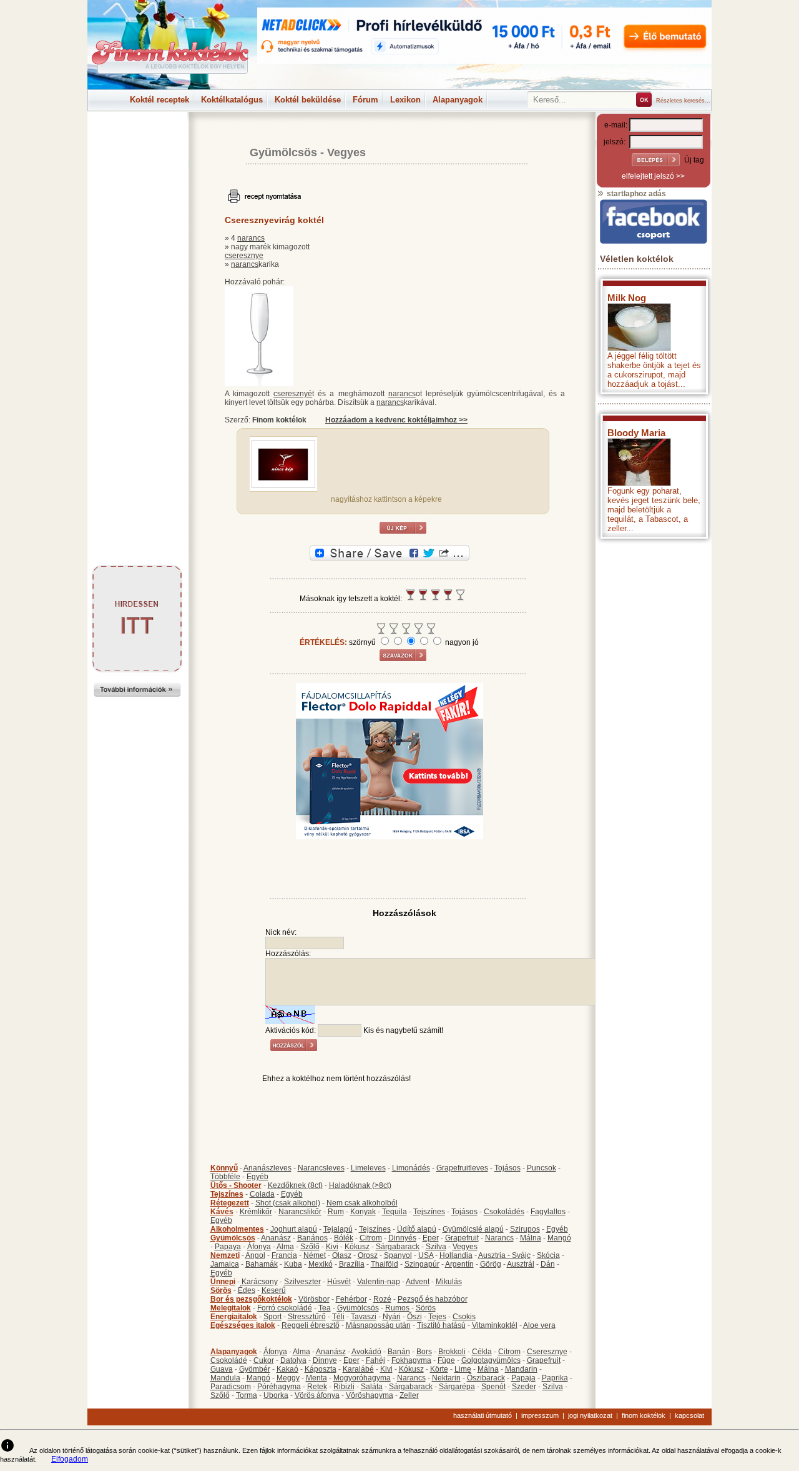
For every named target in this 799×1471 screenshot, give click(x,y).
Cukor (263, 1360)
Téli (338, 1316)
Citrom (371, 1238)
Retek (317, 1386)
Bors (424, 1351)
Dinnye (325, 1360)
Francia (284, 1255)
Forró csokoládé (284, 1308)
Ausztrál (520, 1264)
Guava (221, 1369)
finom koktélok (643, 1415)
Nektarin (446, 1378)
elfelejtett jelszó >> (653, 176)
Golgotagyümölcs (491, 1360)
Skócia (548, 1255)
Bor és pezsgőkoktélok (251, 1299)
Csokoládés (504, 1211)
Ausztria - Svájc (504, 1255)
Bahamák (261, 1264)
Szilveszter (302, 1281)
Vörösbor (314, 1299)
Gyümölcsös (283, 152)
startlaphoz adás (635, 193)
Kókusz (357, 1246)
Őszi (414, 1316)
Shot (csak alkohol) (287, 1203)
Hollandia (456, 1255)
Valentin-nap (378, 1281)
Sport (272, 1316)
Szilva (436, 1246)
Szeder (524, 1386)
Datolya (293, 1360)
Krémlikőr (256, 1211)
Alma (285, 1246)
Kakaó (287, 1369)
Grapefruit (462, 1238)
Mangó (559, 1238)
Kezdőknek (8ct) (295, 1185)
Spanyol (398, 1255)
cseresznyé (292, 393)
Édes (246, 1290)
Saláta (372, 1386)
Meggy (288, 1378)
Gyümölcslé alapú (473, 1229)
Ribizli (344, 1386)
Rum (336, 1211)
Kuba (293, 1264)
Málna (530, 1238)
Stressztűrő (307, 1316)
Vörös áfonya (317, 1395)
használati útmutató (482, 1415)
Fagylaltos (548, 1211)
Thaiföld (384, 1264)
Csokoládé (228, 1360)
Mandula (225, 1378)
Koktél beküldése (308, 99)
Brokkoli (452, 1351)
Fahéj (375, 1360)
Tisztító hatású (441, 1325)
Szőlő (310, 1246)
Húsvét (339, 1281)
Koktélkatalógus (232, 99)
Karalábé (358, 1369)
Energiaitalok (233, 1316)
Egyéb (257, 1176)
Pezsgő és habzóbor (433, 1299)
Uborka (275, 1395)
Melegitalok (230, 1308)
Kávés (221, 1211)
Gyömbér (254, 1369)
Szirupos (525, 1229)
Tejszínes (226, 1194)
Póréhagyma (279, 1386)
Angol (255, 1255)
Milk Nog (626, 297)
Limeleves (368, 1168)
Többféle (225, 1176)
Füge (446, 1360)
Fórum (365, 99)
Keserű (274, 1290)
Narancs (499, 1238)
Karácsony (260, 1281)
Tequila (394, 1211)
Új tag (694, 160)
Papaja (523, 1378)
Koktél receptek (159, 99)
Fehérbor (351, 1299)
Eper (431, 1238)
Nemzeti (225, 1255)
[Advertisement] (137, 140)
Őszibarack (486, 1378)
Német (314, 1255)
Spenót (493, 1386)
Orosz (368, 1255)
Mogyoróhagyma (362, 1378)
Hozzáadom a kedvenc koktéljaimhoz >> (396, 420)
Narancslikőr (299, 1211)
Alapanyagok (458, 99)
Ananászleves (267, 1168)
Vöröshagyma (369, 1395)
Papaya (228, 1246)
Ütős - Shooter (236, 1185)
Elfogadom (69, 1459)
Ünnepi (222, 1281)
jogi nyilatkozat (590, 1415)
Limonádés (411, 1168)
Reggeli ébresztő (311, 1325)
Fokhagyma (411, 1360)
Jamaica (224, 1264)
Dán (548, 1264)
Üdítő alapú (416, 1229)
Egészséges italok (242, 1325)
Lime (462, 1369)
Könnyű (224, 1168)
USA (425, 1255)
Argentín (459, 1264)
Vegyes (346, 152)
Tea (324, 1308)
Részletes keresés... (683, 100)
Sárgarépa (457, 1386)
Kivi (332, 1246)
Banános (312, 1238)
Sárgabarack (397, 1246)
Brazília (352, 1264)
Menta (316, 1378)
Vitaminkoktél (494, 1325)
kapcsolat (689, 1415)
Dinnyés (402, 1238)
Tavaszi (363, 1316)
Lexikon (405, 99)
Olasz (341, 1255)
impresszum (540, 1415)
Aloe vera (539, 1325)
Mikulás (449, 1281)
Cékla (482, 1351)
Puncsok (541, 1168)
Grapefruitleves (462, 1168)
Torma (246, 1395)
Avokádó (366, 1351)
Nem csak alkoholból (362, 1203)
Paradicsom (230, 1386)
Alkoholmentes (237, 1229)
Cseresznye (547, 1351)
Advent (417, 1281)
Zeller (409, 1395)
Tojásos (507, 1168)
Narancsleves (321, 1168)
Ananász (276, 1238)
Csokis (464, 1316)
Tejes (437, 1316)
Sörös (221, 1290)
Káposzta (320, 1369)
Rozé (382, 1299)
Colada (262, 1194)
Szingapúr (421, 1264)
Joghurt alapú (293, 1229)
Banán (399, 1351)
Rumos (397, 1308)
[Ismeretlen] (283, 485)
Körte (439, 1369)
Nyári (392, 1316)
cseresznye (244, 255)
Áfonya (259, 1246)
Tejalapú (338, 1229)
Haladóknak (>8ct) (360, 1185)
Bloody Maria (636, 432)
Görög (490, 1264)
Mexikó (320, 1264)
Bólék (343, 1238)
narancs (251, 238)
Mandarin (521, 1369)
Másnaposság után (378, 1325)
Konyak (363, 1211)
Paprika (555, 1378)
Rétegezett (229, 1203)
